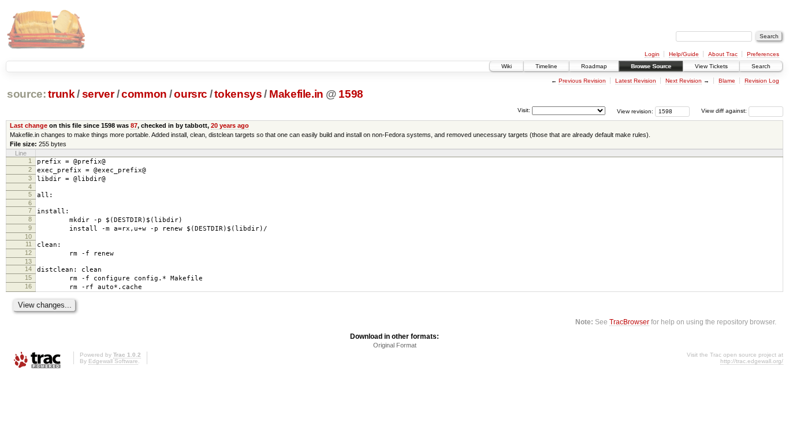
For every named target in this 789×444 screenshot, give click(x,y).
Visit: (524, 110)
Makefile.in (296, 94)
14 (28, 268)
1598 (350, 94)
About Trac (723, 54)
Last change (28, 125)
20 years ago (230, 125)
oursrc (190, 94)
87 (134, 125)
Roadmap (594, 66)
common (144, 94)
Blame (727, 80)
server (98, 94)
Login (652, 54)
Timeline (546, 66)
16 (28, 286)
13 (28, 261)
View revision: (635, 111)
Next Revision (683, 80)
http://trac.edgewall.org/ (751, 361)
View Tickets (711, 66)
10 (28, 236)
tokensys (238, 94)
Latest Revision (635, 80)
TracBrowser (629, 321)
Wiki (506, 66)
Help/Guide (684, 54)
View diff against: (725, 111)
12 (28, 252)
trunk (61, 94)
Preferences (763, 54)
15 (28, 277)
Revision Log (762, 80)
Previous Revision (582, 80)
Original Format (394, 345)
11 (28, 243)
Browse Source (651, 66)
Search (761, 66)
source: (26, 94)
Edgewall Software (113, 361)
